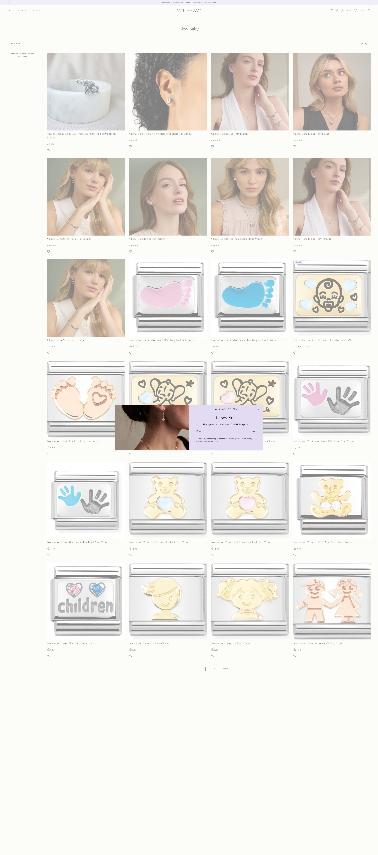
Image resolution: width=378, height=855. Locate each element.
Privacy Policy (246, 439)
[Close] (258, 409)
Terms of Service (206, 441)
